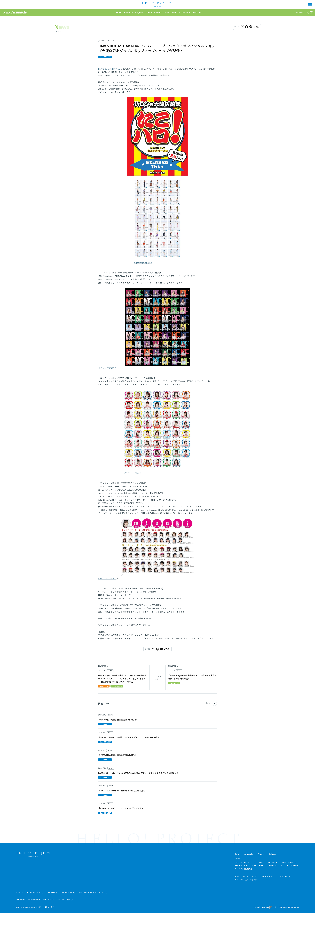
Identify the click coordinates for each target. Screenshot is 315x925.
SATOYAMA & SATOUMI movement (27, 907)
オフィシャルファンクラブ (245, 876)
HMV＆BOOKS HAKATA (109, 68)
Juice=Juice (272, 862)
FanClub (197, 12)
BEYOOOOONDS (241, 865)
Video (167, 12)
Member (186, 12)
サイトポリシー (48, 900)
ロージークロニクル (274, 865)
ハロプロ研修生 (292, 865)
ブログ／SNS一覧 (283, 876)
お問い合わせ (20, 900)
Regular (139, 12)
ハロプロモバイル (67, 893)
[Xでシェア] (242, 27)
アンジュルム (258, 862)
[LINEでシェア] (250, 26)
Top (237, 854)
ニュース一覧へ (157, 678)
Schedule (128, 12)
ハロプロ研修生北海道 (243, 868)
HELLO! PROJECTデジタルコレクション (92, 893)
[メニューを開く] (310, 4)
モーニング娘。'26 (242, 862)
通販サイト (266, 876)
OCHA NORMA (257, 865)
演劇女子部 (48, 907)
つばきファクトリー (288, 862)
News (118, 12)
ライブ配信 (51, 893)
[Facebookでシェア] (246, 26)
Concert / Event (153, 12)
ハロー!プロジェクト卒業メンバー (247, 880)
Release (176, 12)
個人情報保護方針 (34, 900)
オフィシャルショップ (34, 893)
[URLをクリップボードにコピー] (256, 26)
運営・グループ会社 (63, 900)
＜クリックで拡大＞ (143, 262)
